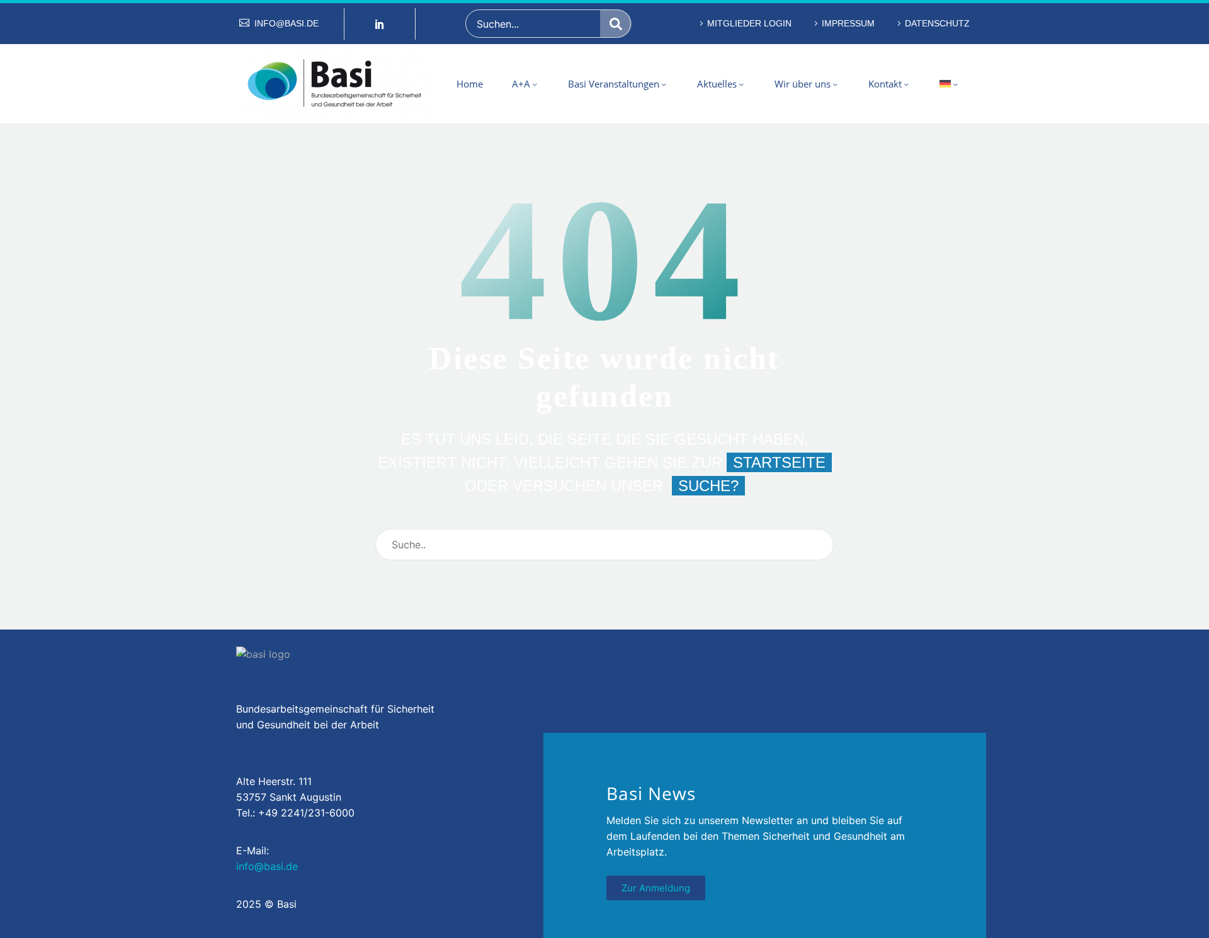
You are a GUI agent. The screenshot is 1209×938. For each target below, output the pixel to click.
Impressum (848, 23)
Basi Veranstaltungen (613, 83)
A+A (521, 83)
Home (470, 83)
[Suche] (616, 23)
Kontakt (885, 83)
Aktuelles (717, 83)
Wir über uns (803, 83)
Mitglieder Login (749, 23)
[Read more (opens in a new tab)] (279, 23)
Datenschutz (937, 23)
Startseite (779, 462)
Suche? (708, 485)
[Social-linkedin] (380, 24)
